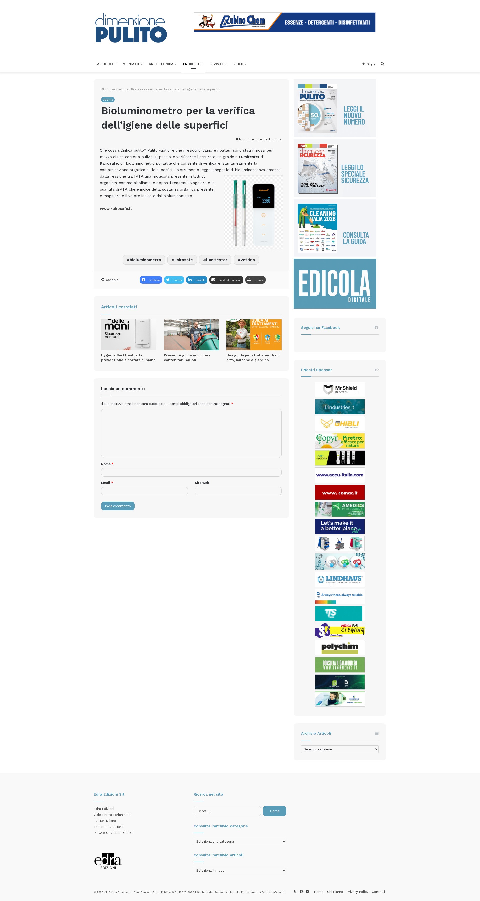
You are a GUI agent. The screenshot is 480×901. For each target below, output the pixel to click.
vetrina (248, 259)
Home (109, 89)
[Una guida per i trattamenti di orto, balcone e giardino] (254, 334)
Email (107, 483)
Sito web (202, 483)
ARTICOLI (105, 64)
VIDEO (239, 64)
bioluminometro (145, 259)
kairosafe (183, 259)
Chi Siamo (335, 892)
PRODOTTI (192, 64)
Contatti (378, 892)
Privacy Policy (357, 892)
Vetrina (123, 89)
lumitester (217, 259)
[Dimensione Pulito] (131, 28)
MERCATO (131, 64)
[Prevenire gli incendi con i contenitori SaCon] (191, 334)
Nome (107, 464)
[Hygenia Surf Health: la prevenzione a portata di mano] (128, 334)
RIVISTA (217, 64)
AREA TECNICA (161, 64)
